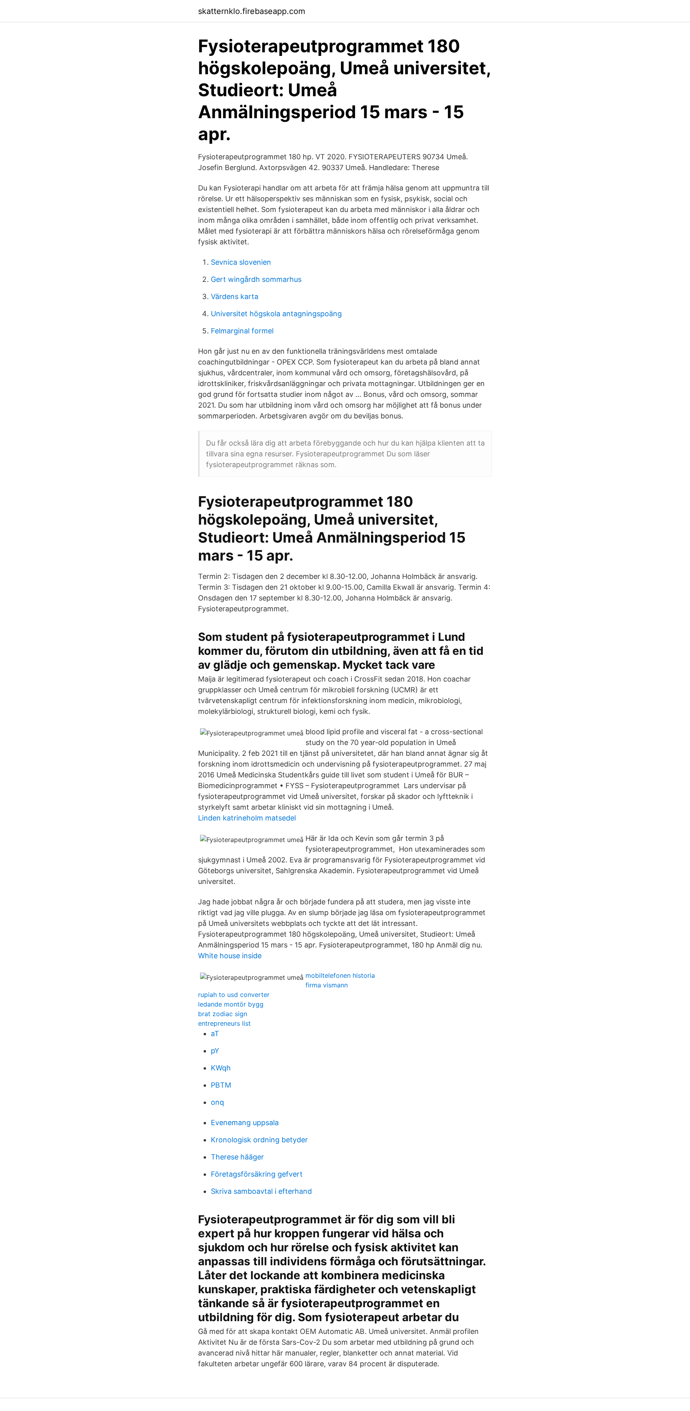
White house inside (230, 955)
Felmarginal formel (242, 331)
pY (215, 1050)
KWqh (221, 1068)
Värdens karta (234, 296)
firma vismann (326, 985)
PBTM (221, 1085)
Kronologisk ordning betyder (259, 1140)
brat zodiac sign (222, 1014)
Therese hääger (237, 1157)
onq (217, 1102)
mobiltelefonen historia (340, 975)
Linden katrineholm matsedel (247, 818)
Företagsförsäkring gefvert (257, 1174)
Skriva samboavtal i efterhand (261, 1191)
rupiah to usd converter (234, 995)
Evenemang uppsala (245, 1122)
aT (215, 1033)
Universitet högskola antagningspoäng (276, 313)
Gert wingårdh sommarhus (256, 279)
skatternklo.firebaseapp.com (251, 11)
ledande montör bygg (231, 1004)
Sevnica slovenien (241, 262)
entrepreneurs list (224, 1023)
